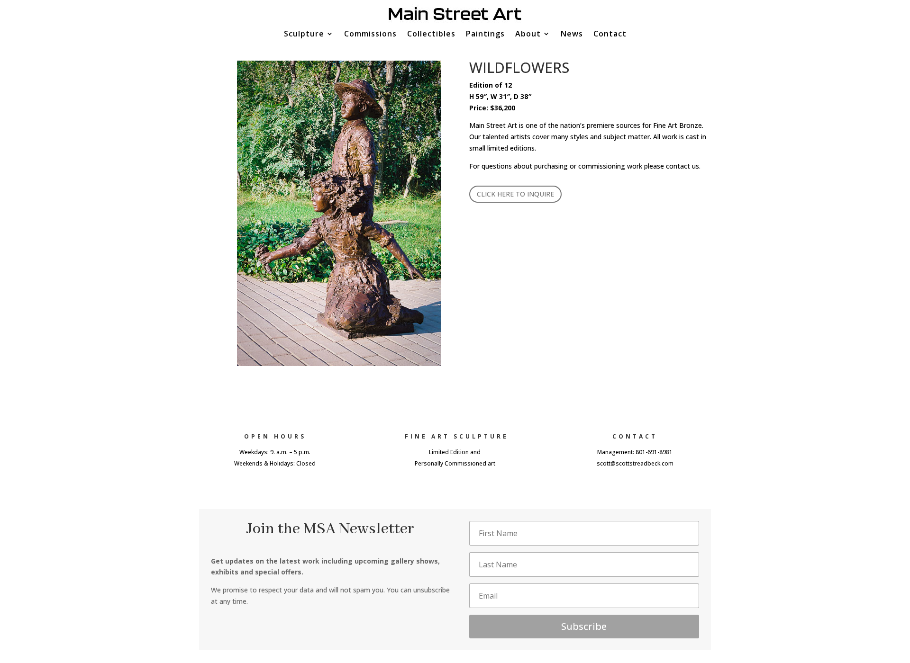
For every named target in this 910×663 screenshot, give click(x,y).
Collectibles (431, 34)
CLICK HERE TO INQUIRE (515, 193)
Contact (610, 34)
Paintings (485, 34)
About (528, 34)
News (572, 34)
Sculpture (304, 34)
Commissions (370, 34)
